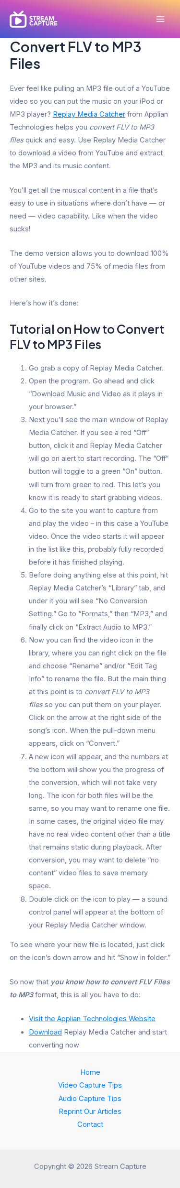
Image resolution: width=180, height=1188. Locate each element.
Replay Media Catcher (89, 114)
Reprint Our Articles (90, 1111)
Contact (90, 1124)
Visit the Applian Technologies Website (92, 1018)
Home (90, 1072)
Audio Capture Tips (90, 1098)
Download (45, 1032)
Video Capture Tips (90, 1085)
